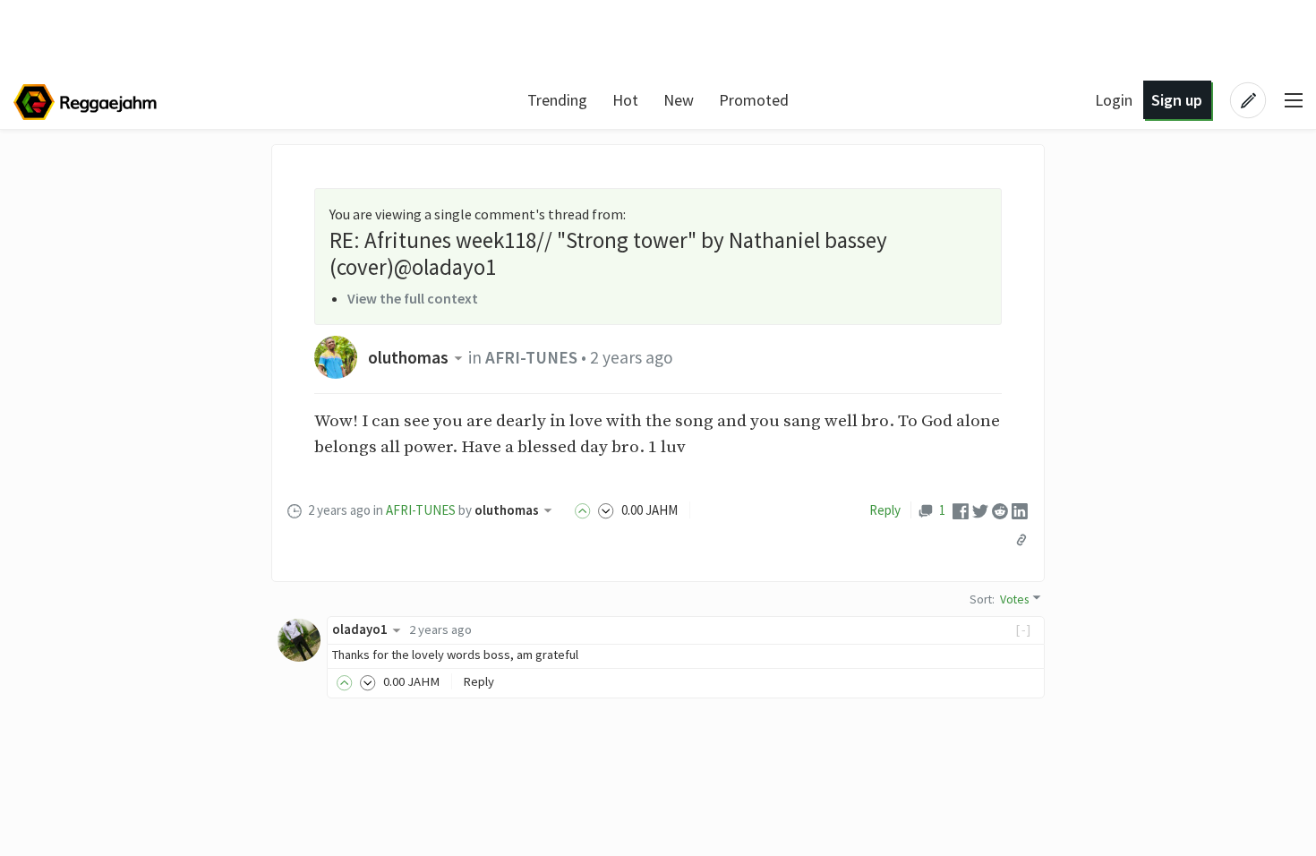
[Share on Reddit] (1000, 509)
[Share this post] (1021, 540)
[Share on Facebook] (961, 509)
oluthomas (408, 357)
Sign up (1176, 100)
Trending (557, 100)
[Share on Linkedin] (1020, 509)
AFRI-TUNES (531, 357)
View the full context (412, 298)
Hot (625, 100)
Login (1113, 100)
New (678, 100)
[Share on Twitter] (980, 509)
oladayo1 (360, 629)
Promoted (754, 100)
